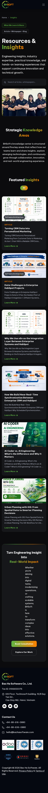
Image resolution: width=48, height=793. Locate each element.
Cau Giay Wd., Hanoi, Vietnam (20, 700)
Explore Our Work (24, 652)
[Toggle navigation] (43, 4)
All (24, 188)
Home (4, 17)
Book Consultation (24, 644)
